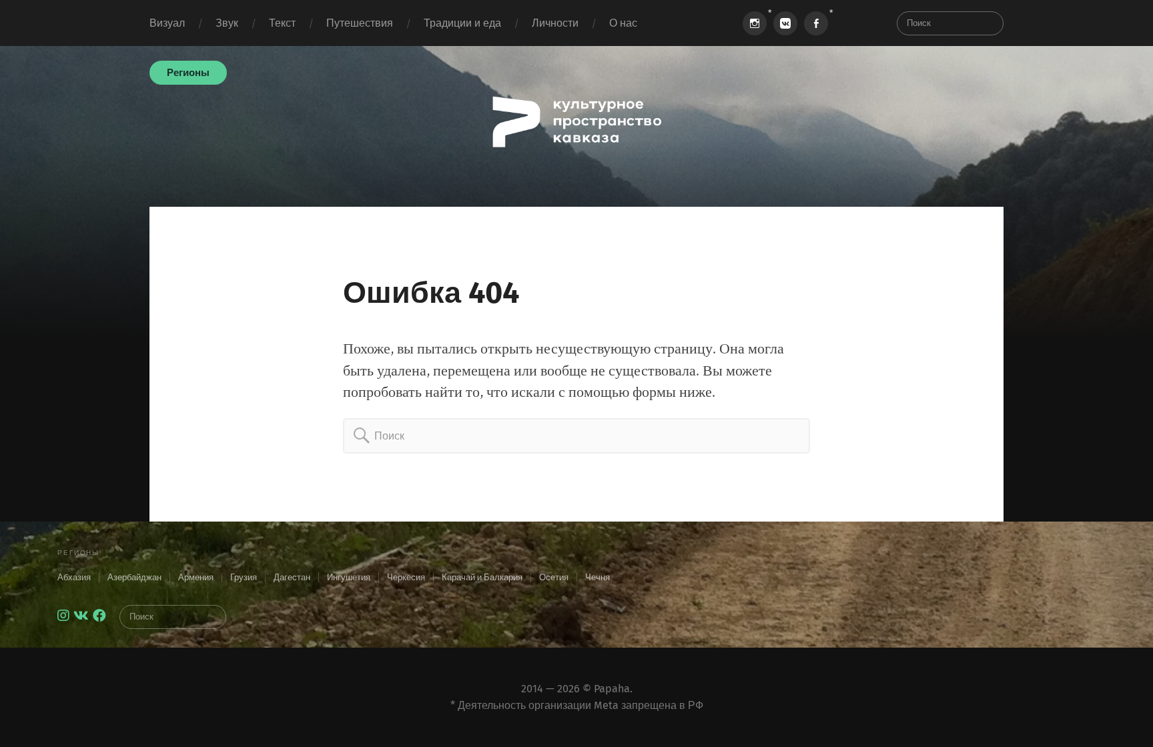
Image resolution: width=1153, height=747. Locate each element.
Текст (282, 23)
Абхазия (74, 577)
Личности (555, 23)
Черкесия (406, 577)
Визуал (167, 23)
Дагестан (292, 577)
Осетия (553, 577)
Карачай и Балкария (482, 577)
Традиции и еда (462, 23)
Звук (227, 23)
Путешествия (359, 23)
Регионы (188, 73)
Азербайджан (134, 577)
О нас (623, 23)
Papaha (612, 688)
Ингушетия (348, 577)
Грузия (243, 577)
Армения (196, 577)
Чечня (597, 577)
